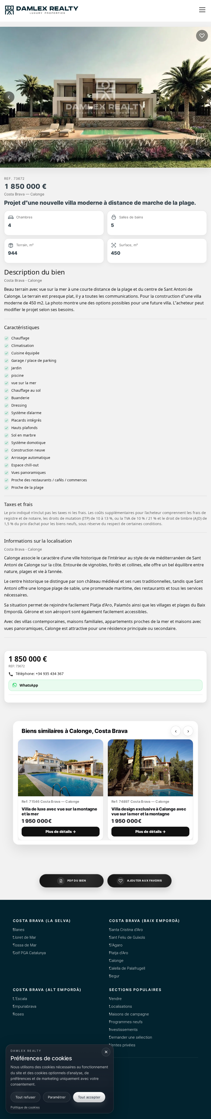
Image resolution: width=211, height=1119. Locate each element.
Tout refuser (25, 1097)
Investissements (123, 1029)
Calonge (116, 960)
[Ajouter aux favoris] (202, 36)
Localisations (120, 1006)
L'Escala (20, 998)
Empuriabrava (24, 1006)
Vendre (115, 998)
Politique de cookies (25, 1107)
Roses (18, 1014)
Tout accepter (89, 1097)
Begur (114, 976)
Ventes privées (122, 1045)
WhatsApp (29, 685)
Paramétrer (57, 1097)
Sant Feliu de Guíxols (127, 937)
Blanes (18, 929)
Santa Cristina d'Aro (126, 929)
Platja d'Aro (118, 953)
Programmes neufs (126, 1022)
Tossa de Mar (25, 945)
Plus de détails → (61, 831)
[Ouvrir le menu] (202, 9)
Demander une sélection (130, 1037)
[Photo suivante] (202, 97)
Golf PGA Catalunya (29, 953)
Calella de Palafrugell (127, 968)
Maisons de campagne (129, 1014)
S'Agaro (115, 945)
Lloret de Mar (24, 937)
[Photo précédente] (8, 97)
